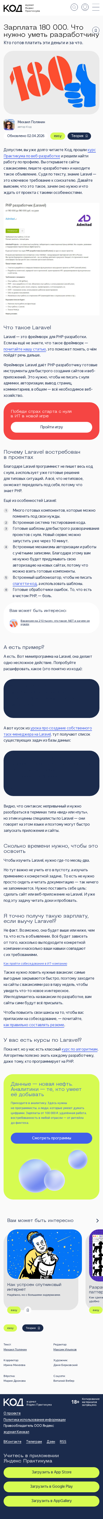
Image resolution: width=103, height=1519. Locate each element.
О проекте (12, 1413)
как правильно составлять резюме (34, 1025)
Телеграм (34, 1442)
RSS (63, 1442)
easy (58, 136)
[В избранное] (95, 30)
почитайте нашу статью (25, 349)
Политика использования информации (35, 1420)
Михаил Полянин (15, 1349)
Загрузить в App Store (51, 1472)
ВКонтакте (12, 1442)
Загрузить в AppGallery (51, 1500)
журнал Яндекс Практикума (32, 8)
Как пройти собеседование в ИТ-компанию (35, 963)
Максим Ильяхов (65, 1349)
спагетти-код (25, 583)
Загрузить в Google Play (51, 1486)
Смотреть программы (51, 1138)
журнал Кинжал (16, 1432)
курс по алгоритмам (79, 1049)
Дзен (51, 1442)
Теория (77, 136)
